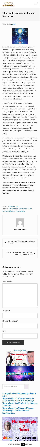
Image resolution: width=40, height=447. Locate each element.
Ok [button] (23, 444)
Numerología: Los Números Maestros (18, 408)
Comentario (7, 281)
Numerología (13, 206)
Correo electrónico (10, 321)
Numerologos (20, 211)
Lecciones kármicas (8, 211)
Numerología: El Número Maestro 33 (18, 398)
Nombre (6, 311)
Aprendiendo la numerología (17, 208)
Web (4, 331)
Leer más (28, 444)
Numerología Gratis (20, 350)
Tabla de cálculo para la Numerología (18, 401)
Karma (30, 208)
